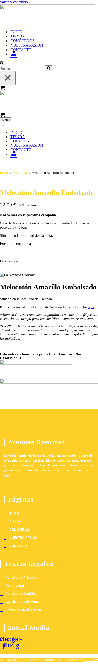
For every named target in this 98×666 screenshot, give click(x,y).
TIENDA (17, 36)
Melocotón (20, 173)
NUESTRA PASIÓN (26, 45)
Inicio (4, 173)
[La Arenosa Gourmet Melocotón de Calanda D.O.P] (49, 15)
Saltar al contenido (14, 2)
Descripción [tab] (9, 261)
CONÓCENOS (22, 41)
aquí (91, 307)
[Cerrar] (8, 78)
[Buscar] (2, 63)
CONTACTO (21, 50)
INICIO (16, 32)
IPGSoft (91, 660)
